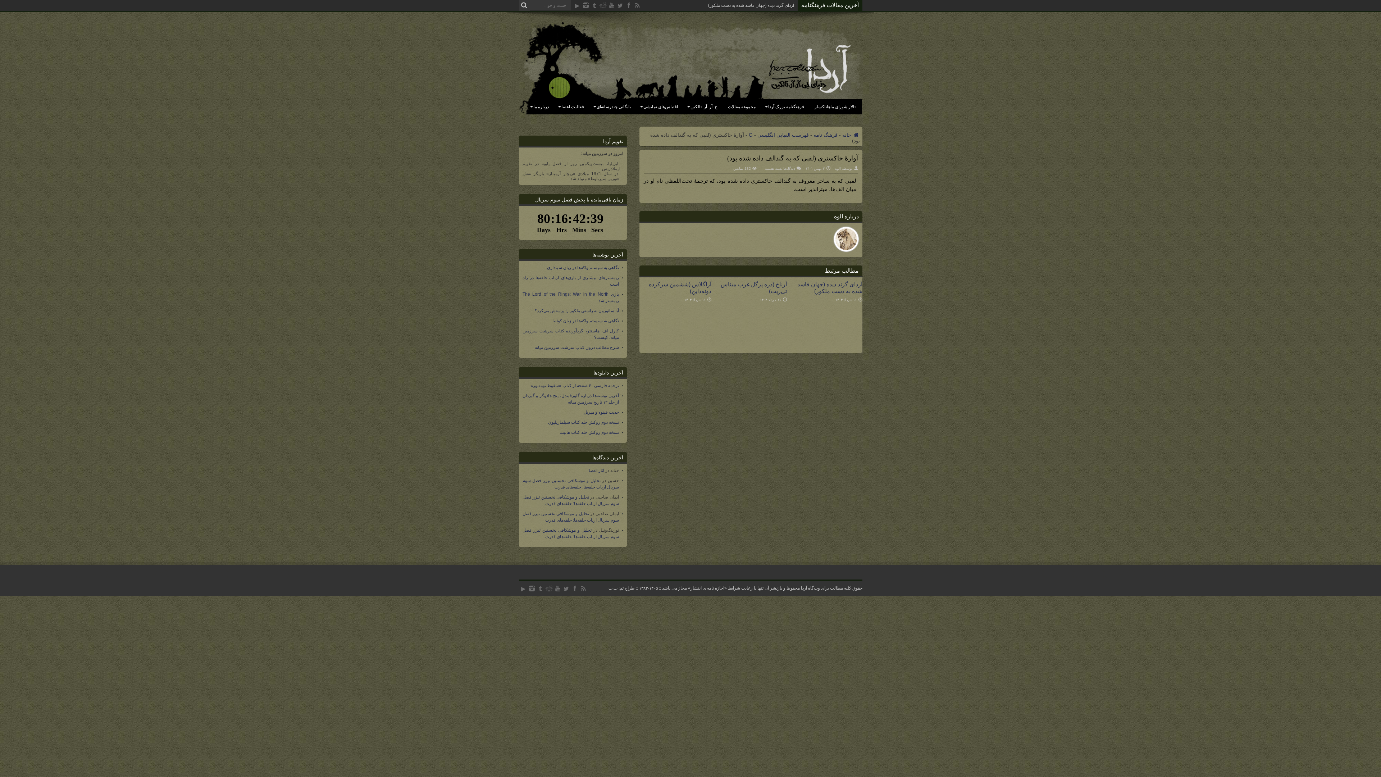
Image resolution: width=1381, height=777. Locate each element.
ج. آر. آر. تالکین (703, 106)
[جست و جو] (524, 5)
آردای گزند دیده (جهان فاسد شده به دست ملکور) (751, 5)
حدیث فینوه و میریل (601, 412)
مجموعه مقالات (742, 106)
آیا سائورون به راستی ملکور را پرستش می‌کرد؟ (577, 310)
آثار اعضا (596, 470)
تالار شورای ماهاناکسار (835, 106)
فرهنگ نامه (825, 135)
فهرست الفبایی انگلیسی (783, 135)
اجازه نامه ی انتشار (707, 588)
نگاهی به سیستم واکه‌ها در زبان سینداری (583, 267)
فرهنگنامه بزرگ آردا (786, 106)
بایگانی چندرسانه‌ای (614, 106)
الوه (838, 169)
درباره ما (541, 106)
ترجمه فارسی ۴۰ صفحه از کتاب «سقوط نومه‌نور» (574, 385)
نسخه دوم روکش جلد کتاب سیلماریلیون (583, 422)
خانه (847, 135)
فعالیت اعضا (572, 106)
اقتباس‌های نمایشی (660, 106)
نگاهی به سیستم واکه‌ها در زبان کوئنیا (585, 320)
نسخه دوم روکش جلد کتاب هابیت (589, 432)
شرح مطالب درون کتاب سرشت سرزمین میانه (577, 347)
